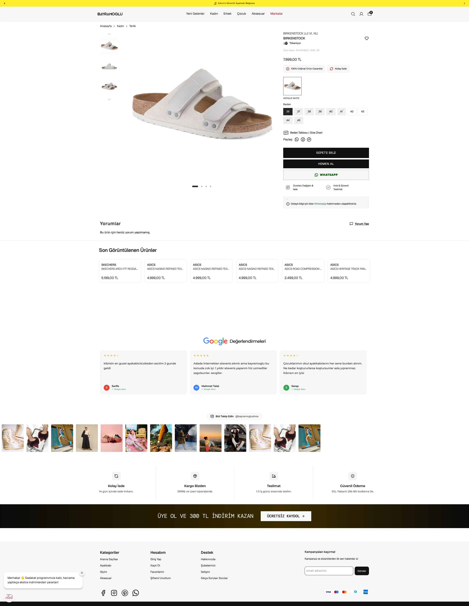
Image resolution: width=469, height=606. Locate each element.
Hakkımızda (208, 559)
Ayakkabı (105, 565)
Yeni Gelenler (195, 14)
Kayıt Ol (155, 565)
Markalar (276, 14)
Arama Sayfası (109, 559)
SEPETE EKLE (326, 153)
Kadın (214, 14)
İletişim (205, 572)
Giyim (103, 572)
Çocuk (241, 14)
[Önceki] (4, 3)
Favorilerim (157, 572)
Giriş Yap (155, 559)
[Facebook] (103, 593)
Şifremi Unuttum (160, 578)
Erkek (228, 14)
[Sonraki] (464, 3)
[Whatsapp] (135, 593)
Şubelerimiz (208, 565)
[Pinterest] (125, 593)
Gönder (361, 571)
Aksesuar (258, 14)
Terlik (132, 26)
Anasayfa (106, 26)
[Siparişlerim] (361, 14)
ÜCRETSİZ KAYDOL (283, 516)
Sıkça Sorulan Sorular (214, 578)
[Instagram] (114, 593)
